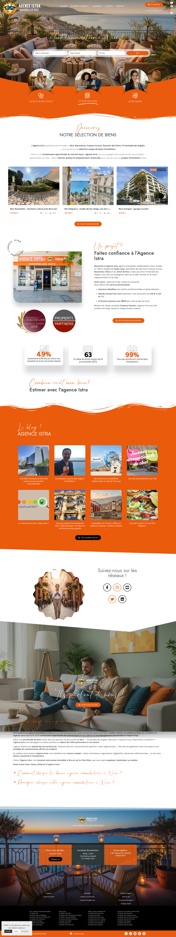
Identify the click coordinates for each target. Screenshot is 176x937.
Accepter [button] (8, 931)
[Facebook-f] (126, 933)
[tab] (64, 6)
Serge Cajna (62, 911)
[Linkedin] (144, 933)
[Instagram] (171, 9)
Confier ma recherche (87, 897)
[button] (154, 4)
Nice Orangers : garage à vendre (133, 209)
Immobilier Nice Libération (36, 923)
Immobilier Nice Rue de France (126, 919)
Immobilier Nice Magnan (124, 921)
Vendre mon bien (48, 897)
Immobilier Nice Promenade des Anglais (70, 915)
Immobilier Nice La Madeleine (37, 915)
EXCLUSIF (54, 170)
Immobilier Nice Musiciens (124, 913)
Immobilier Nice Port (64, 923)
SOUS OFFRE (161, 170)
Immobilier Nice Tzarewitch (37, 919)
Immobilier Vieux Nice (65, 913)
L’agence (49, 893)
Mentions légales (126, 893)
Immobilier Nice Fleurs (94, 915)
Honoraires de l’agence (126, 900)
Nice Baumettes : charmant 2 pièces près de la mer (33, 209)
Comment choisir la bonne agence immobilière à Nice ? (70, 773)
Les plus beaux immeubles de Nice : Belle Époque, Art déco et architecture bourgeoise (70, 526)
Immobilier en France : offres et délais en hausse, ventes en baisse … (106, 526)
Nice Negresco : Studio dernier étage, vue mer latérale (89, 209)
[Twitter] (171, 13)
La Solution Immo (78, 934)
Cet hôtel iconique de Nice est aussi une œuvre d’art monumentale (34, 481)
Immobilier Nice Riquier (36, 921)
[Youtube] (171, 2)
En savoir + (25, 931)
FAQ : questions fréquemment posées (40, 911)
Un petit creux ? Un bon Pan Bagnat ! (142, 524)
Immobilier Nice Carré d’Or (66, 924)
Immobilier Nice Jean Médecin (67, 917)
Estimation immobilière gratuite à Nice (128, 911)
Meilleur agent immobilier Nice (96, 911)
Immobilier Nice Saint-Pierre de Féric (127, 917)
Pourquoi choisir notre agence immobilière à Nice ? (66, 782)
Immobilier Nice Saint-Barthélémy (68, 919)
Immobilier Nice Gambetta (95, 923)
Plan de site (126, 897)
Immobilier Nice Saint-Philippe (96, 919)
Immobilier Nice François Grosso (126, 915)
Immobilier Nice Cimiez (35, 924)
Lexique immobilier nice (87, 900)
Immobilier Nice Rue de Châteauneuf (39, 917)
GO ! (137, 53)
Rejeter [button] (16, 931)
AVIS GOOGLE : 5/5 (154, 11)
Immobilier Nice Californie (95, 924)
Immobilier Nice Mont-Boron (96, 913)
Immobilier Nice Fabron (124, 923)
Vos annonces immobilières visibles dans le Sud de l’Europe (106, 480)
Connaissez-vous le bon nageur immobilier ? (69, 480)
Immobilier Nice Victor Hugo (96, 917)
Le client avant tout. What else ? (33, 523)
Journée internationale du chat (142, 478)
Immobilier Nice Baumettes (125, 924)
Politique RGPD (126, 904)
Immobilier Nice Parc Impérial (96, 921)
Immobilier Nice (33, 913)
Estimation (87, 893)
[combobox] (51, 53)
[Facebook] (171, 6)
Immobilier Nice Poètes (65, 921)
